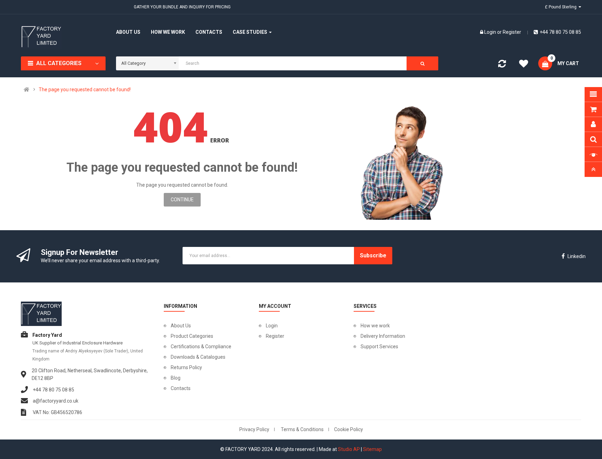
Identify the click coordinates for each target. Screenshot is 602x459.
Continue (182, 199)
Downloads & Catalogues (198, 357)
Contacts (181, 388)
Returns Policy (186, 367)
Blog (175, 378)
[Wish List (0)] (523, 64)
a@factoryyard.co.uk (55, 401)
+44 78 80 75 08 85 (560, 32)
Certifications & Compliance (201, 346)
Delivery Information (383, 336)
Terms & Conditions (302, 429)
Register (512, 32)
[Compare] (502, 65)
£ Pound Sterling (562, 7)
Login (490, 32)
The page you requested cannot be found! (85, 89)
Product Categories (192, 336)
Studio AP (349, 449)
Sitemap (372, 449)
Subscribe (373, 255)
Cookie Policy (348, 429)
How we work (375, 325)
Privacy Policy (254, 429)
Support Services (379, 346)
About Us (181, 325)
